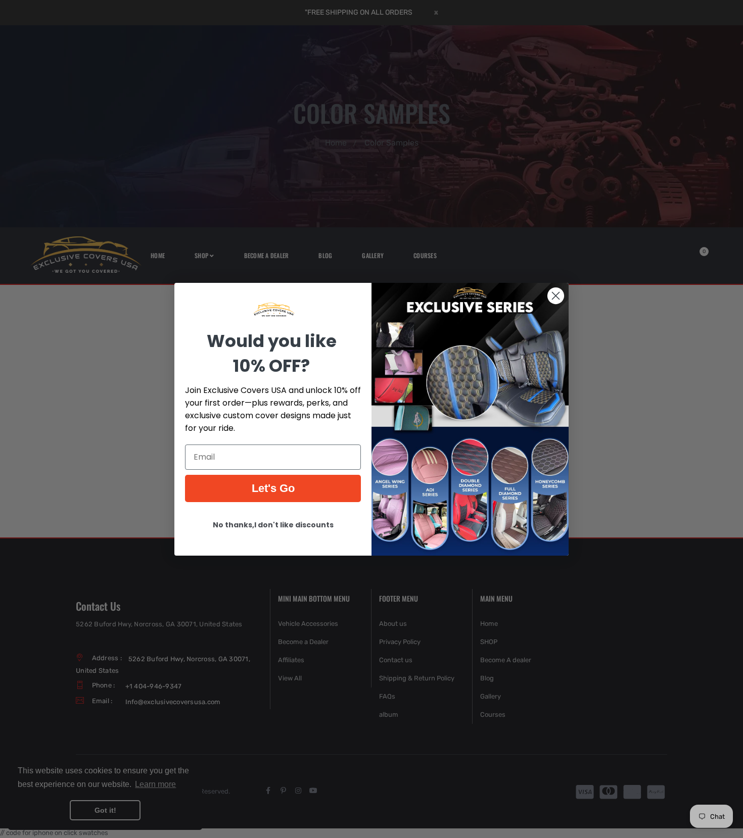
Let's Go (273, 487)
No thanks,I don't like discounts (273, 524)
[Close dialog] (556, 296)
